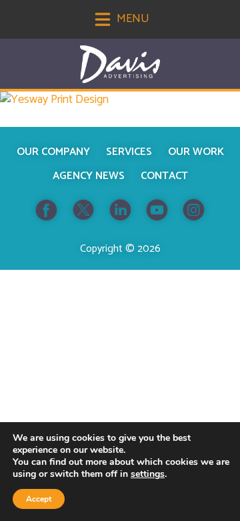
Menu (131, 19)
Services (129, 152)
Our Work (196, 152)
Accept (38, 499)
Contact (164, 176)
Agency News (89, 176)
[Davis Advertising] (120, 64)
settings (148, 474)
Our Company (53, 152)
